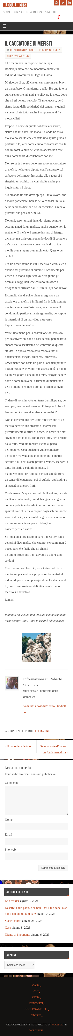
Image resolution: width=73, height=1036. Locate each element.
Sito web (10, 849)
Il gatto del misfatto (18, 746)
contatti (36, 1003)
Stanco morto (13, 921)
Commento (11, 783)
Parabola (58, 1024)
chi (36, 991)
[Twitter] (63, 2)
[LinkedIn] (69, 2)
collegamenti (36, 1009)
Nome (8, 819)
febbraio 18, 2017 (49, 50)
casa (36, 985)
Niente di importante (17, 934)
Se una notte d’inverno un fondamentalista (54, 749)
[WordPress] (56, 2)
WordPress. (36, 1030)
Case (8, 927)
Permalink (42, 731)
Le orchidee (12, 901)
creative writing (18, 56)
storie (36, 1015)
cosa (36, 997)
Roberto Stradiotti (22, 50)
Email (8, 834)
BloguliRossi (15, 5)
